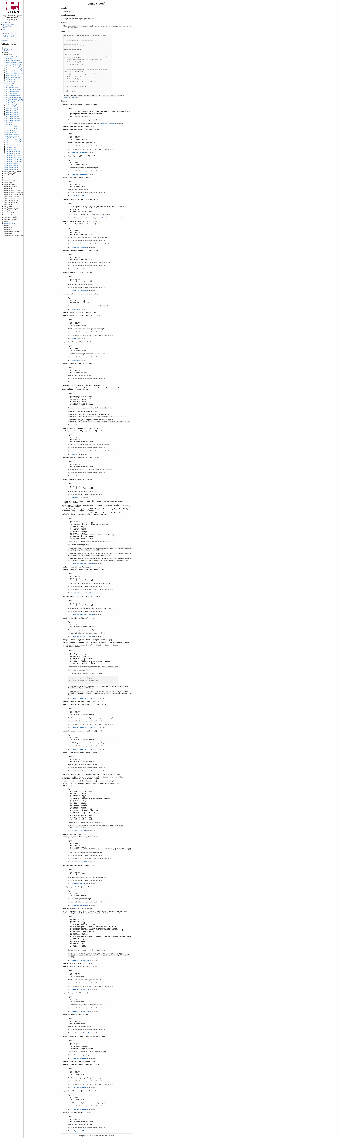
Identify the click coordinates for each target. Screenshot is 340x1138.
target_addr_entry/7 (11, 110)
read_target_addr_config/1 (13, 97)
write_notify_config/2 (11, 147)
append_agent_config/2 (12, 60)
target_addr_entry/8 (11, 112)
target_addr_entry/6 (11, 108)
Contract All (5, 40)
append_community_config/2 (14, 62)
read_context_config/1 (12, 91)
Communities (75, 498)
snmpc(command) (9, 223)
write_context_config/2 (12, 143)
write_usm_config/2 (11, 163)
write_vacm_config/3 (11, 169)
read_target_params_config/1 (14, 100)
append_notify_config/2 (12, 67)
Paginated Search (8, 36)
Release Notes (7, 26)
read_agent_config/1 (11, 87)
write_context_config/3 (12, 145)
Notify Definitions (79, 1058)
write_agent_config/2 (12, 134)
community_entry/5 (11, 81)
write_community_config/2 (13, 139)
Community (75, 425)
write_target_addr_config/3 (13, 157)
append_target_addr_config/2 (14, 71)
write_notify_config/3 (11, 149)
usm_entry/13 (9, 124)
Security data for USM (80, 960)
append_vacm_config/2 (12, 77)
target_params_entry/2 (12, 116)
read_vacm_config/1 (11, 104)
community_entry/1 (11, 79)
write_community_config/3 (13, 141)
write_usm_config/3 (11, 165)
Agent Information (107, 123)
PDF (4, 27)
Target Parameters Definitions (83, 698)
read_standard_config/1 (12, 95)
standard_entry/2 (10, 106)
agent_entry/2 (9, 58)
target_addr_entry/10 (12, 114)
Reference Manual (8, 24)
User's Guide (7, 22)
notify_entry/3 (9, 85)
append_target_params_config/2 (15, 73)
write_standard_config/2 (13, 151)
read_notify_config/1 (11, 93)
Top (4, 29)
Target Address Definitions (82, 564)
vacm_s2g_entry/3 (11, 128)
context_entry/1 (10, 83)
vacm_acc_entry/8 (11, 126)
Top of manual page (11, 56)
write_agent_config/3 (12, 137)
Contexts (74, 309)
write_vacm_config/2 (11, 167)
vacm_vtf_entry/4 (10, 132)
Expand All (5, 39)
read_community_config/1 (13, 89)
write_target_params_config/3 (14, 161)
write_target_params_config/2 (14, 159)
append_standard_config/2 (13, 69)
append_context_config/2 (13, 65)
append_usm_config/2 (12, 75)
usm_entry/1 (9, 122)
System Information (107, 218)
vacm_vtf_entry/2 (10, 130)
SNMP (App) (8, 50)
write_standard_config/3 (13, 153)
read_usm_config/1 (11, 102)
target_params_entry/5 (12, 120)
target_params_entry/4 (12, 118)
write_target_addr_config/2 (13, 155)
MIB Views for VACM (79, 831)
